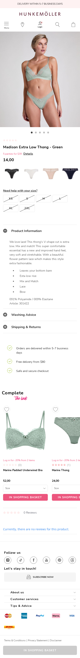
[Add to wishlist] (6, 409)
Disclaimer (56, 640)
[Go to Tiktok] (20, 560)
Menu (6, 28)
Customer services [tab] (24, 599)
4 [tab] (44, 132)
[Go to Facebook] (33, 560)
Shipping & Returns (26, 327)
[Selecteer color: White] (31, 173)
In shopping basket (40, 650)
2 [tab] (36, 132)
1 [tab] (32, 132)
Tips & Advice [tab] (21, 606)
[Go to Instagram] (7, 560)
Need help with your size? (20, 191)
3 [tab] (40, 132)
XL (11, 208)
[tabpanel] (40, 79)
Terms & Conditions (15, 640)
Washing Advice (23, 315)
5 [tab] (48, 132)
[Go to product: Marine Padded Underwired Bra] (25, 452)
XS (11, 199)
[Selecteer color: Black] (12, 173)
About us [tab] (17, 592)
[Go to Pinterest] (59, 560)
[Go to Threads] (72, 560)
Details (28, 154)
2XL (27, 208)
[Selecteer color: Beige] (50, 173)
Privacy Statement (38, 640)
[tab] (40, 231)
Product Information (26, 231)
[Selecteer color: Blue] (70, 173)
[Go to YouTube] (46, 560)
